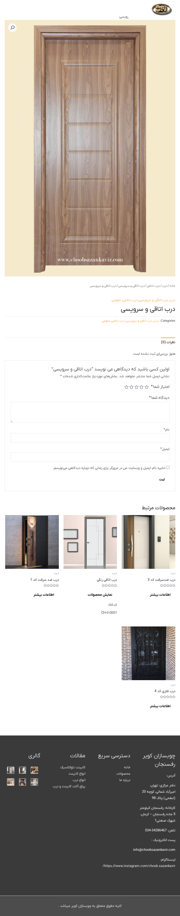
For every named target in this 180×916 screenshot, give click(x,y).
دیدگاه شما (159, 397)
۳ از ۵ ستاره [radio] (137, 387)
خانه (172, 286)
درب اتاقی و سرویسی (131, 286)
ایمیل (164, 449)
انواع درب (79, 780)
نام (166, 430)
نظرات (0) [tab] (168, 342)
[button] (12, 27)
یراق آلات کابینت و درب (69, 786)
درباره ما (124, 780)
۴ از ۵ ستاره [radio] (132, 387)
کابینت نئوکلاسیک (72, 767)
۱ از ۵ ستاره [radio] (147, 387)
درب (165, 286)
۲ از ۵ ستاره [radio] (142, 387)
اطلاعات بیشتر (160, 595)
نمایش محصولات (100, 595)
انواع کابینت (77, 774)
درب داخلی (153, 286)
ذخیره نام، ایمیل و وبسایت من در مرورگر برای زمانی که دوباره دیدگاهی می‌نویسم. (109, 468)
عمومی (116, 300)
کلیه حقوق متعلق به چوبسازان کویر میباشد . (90, 906)
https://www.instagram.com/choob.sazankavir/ (139, 866)
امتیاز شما (160, 386)
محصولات (123, 774)
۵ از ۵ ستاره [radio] (126, 387)
